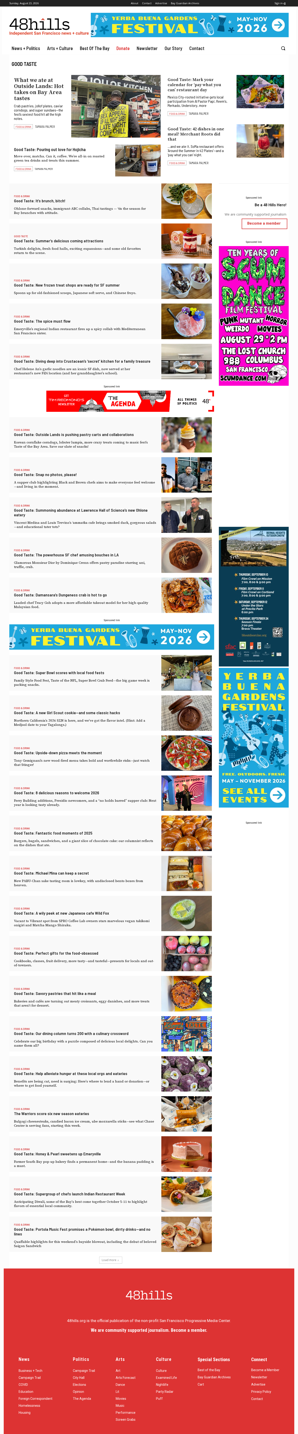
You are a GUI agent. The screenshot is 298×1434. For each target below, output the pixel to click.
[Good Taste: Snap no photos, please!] (186, 475)
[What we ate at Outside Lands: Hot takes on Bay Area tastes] (116, 106)
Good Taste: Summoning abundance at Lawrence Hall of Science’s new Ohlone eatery (81, 512)
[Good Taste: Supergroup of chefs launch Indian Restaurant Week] (186, 1194)
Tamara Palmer (45, 127)
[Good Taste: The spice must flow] (186, 321)
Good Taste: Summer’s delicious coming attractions (58, 240)
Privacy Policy (261, 1391)
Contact (257, 1399)
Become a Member (265, 1370)
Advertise (258, 1384)
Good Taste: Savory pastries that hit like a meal (55, 993)
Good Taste (21, 236)
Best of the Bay (209, 1370)
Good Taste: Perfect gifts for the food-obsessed (56, 953)
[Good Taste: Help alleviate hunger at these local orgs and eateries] (186, 1074)
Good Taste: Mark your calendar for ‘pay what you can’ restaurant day (194, 85)
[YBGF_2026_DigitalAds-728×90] (190, 36)
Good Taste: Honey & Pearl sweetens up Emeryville (57, 1153)
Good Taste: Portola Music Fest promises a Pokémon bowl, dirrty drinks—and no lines (82, 1231)
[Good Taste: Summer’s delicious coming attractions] (186, 241)
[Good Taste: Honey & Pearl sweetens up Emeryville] (186, 1154)
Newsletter (259, 1377)
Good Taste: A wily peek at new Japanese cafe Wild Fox (61, 913)
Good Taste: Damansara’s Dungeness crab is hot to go (60, 594)
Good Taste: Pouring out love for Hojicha (50, 149)
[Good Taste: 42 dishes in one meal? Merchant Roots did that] (260, 141)
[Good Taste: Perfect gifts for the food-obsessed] (186, 953)
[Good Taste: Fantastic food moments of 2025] (186, 833)
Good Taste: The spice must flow (42, 321)
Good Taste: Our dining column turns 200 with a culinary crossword (71, 1033)
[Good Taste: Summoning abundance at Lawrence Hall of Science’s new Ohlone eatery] (186, 515)
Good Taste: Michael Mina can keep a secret (51, 873)
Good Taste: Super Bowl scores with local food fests (59, 672)
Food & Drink (23, 126)
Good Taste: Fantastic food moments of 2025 (53, 832)
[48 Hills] (50, 26)
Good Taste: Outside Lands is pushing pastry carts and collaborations (74, 434)
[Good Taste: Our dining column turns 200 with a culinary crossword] (186, 1034)
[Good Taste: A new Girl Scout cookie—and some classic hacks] (186, 713)
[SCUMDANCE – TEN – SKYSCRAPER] (254, 384)
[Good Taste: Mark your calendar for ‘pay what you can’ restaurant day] (260, 91)
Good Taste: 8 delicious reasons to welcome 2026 (56, 792)
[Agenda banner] (130, 410)
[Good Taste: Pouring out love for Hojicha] (138, 160)
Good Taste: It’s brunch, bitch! (39, 200)
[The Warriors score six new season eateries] (186, 1114)
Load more (109, 1260)
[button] (283, 48)
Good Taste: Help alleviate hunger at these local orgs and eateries (70, 1073)
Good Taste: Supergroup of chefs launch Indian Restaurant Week (69, 1193)
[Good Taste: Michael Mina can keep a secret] (186, 873)
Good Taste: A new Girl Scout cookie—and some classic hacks (67, 712)
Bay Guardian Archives (214, 1377)
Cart (201, 1384)
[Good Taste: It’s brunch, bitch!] (186, 201)
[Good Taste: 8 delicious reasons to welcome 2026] (186, 793)
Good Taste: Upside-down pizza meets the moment (58, 752)
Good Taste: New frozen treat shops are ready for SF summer (67, 284)
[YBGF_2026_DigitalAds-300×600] (254, 806)
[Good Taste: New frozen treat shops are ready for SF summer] (186, 281)
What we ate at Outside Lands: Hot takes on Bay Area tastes (39, 89)
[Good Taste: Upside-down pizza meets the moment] (186, 753)
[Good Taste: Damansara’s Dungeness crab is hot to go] (186, 595)
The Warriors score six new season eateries (51, 1113)
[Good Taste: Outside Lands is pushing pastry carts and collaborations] (186, 435)
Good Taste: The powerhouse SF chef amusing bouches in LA (66, 554)
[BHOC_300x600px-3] (254, 665)
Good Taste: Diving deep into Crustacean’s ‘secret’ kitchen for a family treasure (82, 361)
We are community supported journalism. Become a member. (149, 1330)
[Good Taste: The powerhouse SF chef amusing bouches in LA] (186, 555)
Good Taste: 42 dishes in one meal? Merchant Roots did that (196, 134)
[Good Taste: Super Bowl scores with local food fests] (186, 672)
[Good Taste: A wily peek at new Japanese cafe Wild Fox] (186, 913)
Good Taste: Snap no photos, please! (45, 474)
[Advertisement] (254, 457)
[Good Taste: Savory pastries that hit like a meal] (186, 993)
